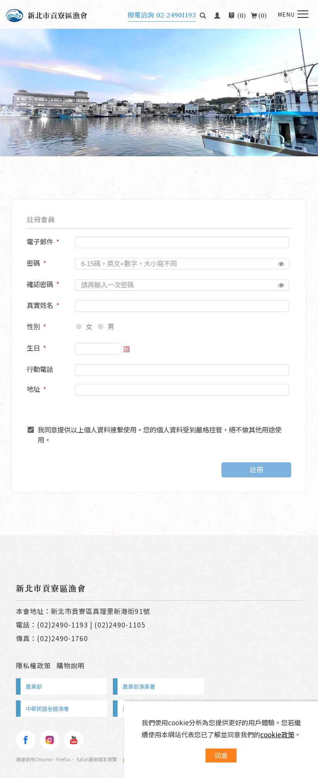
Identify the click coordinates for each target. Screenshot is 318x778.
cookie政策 (277, 734)
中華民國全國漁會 (47, 708)
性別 (33, 326)
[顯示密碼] (281, 263)
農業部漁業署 (139, 686)
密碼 (33, 263)
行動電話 (40, 369)
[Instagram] (49, 740)
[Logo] (46, 14)
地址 (33, 389)
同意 (221, 755)
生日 (33, 348)
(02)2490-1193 (62, 624)
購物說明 (71, 665)
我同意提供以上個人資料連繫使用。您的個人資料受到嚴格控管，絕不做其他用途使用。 (160, 434)
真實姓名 (40, 305)
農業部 (34, 686)
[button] (203, 14)
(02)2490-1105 (119, 624)
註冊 (256, 469)
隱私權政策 (33, 665)
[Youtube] (73, 740)
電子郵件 (40, 241)
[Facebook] (25, 740)
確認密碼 (40, 284)
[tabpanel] (159, 92)
